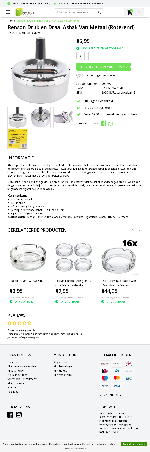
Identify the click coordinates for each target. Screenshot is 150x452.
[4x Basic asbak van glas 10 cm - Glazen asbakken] (73, 257)
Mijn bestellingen (63, 366)
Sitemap (12, 387)
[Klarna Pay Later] (128, 370)
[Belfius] (104, 363)
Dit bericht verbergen (134, 444)
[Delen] (104, 123)
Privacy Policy (16, 370)
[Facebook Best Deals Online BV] (10, 416)
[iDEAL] (104, 370)
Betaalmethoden (17, 374)
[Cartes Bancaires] (116, 363)
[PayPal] (104, 386)
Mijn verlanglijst (62, 374)
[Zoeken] (99, 12)
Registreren (60, 362)
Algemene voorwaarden (22, 366)
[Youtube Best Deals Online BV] (19, 416)
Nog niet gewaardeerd (23, 297)
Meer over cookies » (75, 448)
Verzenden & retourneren (23, 379)
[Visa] (116, 386)
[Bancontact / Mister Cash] (128, 378)
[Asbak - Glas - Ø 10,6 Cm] (28, 257)
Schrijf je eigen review (25, 33)
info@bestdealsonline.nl (113, 420)
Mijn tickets (60, 370)
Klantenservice (16, 383)
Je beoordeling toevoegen (23, 337)
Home (11, 20)
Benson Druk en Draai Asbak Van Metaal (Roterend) (48, 20)
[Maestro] (104, 378)
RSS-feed (13, 391)
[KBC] (116, 370)
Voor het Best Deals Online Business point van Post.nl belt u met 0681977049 (118, 428)
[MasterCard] (116, 378)
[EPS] (128, 363)
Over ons (13, 362)
